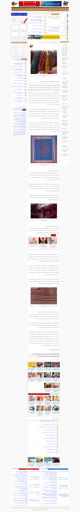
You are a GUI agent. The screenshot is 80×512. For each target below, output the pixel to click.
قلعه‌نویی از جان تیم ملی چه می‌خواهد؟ (22, 486)
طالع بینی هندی (25, 40)
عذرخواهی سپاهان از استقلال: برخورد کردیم (21, 479)
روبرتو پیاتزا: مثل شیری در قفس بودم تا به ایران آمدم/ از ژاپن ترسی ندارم (21, 488)
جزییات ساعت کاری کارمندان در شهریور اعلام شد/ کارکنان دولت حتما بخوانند (49, 479)
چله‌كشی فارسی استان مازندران (37, 25)
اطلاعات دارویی (15, 44)
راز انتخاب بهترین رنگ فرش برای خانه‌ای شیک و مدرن (17, 75)
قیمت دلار (24, 48)
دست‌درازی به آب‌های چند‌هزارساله (63, 477)
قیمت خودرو (23, 44)
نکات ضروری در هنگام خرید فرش (37, 28)
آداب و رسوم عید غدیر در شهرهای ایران (49, 446)
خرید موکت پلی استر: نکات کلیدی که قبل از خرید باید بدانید (17, 92)
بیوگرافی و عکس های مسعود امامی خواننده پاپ (64, 87)
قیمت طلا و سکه (23, 46)
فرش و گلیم (62, 11)
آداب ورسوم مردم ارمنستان (51, 449)
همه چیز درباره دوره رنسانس (50, 435)
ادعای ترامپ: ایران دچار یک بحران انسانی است (50, 503)
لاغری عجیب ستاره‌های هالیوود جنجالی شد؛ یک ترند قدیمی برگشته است (34, 500)
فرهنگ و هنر (66, 11)
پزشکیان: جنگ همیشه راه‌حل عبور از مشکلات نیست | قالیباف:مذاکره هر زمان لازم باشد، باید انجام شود (19, 127)
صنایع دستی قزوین (64, 103)
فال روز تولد (17, 40)
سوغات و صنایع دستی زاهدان (50, 452)
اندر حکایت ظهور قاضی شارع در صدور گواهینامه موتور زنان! (63, 486)
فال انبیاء (15, 29)
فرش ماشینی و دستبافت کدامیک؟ (17, 83)
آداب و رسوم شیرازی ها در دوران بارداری (64, 96)
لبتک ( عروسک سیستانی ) (64, 78)
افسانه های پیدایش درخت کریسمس (64, 146)
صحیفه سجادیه (16, 54)
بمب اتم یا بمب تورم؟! (53, 501)
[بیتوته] (14, 6)
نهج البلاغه (16, 52)
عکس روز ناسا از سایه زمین (23, 491)
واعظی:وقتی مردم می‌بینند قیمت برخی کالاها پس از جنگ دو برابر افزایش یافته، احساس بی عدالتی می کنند (49, 498)
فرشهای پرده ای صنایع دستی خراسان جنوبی (35, 22)
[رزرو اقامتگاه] (44, 37)
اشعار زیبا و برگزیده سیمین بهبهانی (65, 63)
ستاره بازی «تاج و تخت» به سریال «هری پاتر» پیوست (34, 477)
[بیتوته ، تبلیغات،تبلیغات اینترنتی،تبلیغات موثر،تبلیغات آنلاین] (29, 4)
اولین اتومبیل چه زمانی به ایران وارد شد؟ (49, 438)
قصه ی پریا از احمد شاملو (51, 443)
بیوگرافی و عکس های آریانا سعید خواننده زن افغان (47, 421)
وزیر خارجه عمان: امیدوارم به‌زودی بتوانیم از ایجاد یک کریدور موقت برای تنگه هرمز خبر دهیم (49, 474)
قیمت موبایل (23, 50)
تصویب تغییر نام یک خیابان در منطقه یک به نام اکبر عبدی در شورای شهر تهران (49, 476)
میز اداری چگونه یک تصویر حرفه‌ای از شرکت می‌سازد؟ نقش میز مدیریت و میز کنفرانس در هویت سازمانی (19, 115)
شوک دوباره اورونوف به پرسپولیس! (22, 478)
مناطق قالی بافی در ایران (18, 77)
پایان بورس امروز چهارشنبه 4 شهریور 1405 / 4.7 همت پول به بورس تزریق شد (19, 132)
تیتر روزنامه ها (23, 54)
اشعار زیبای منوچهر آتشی (64, 129)
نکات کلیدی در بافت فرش (18, 80)
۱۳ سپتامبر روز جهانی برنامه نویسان (64, 121)
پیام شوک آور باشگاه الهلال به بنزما (22, 490)
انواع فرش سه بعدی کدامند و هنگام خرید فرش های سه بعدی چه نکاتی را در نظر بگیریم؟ (36, 20)
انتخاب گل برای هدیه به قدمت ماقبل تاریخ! (49, 432)
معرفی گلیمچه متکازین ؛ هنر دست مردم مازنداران (48, 42)
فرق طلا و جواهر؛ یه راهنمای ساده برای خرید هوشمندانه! (17, 109)
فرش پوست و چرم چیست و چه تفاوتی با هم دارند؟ (17, 101)
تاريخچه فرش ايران (19, 60)
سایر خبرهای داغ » (14, 135)
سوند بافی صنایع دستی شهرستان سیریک (49, 424)
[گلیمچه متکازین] (44, 62)
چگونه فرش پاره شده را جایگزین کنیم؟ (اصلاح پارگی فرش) (17, 64)
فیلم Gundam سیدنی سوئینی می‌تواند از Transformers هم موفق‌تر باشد (22, 472)
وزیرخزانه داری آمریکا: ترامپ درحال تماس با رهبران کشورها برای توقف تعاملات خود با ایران (49, 472)
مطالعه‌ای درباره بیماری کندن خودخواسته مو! (21, 505)
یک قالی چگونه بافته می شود (18, 89)
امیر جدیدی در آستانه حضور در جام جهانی (22, 473)
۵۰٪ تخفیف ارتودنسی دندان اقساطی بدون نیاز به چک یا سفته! (47, 356)
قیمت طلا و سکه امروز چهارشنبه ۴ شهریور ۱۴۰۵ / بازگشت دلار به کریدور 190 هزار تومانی (19, 134)
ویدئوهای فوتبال (15, 46)
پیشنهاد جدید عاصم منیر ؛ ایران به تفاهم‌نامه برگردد (49, 489)
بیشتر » (30, 14)
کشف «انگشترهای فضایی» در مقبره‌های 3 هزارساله (20, 475)
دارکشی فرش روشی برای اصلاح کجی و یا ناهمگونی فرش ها (53, 27)
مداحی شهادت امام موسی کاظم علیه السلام (64, 112)
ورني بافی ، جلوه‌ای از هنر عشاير (50, 429)
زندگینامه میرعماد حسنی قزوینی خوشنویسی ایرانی (64, 54)
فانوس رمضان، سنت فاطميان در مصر (65, 155)
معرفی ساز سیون (64, 70)
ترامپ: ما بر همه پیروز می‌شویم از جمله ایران (50, 500)
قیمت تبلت (23, 52)
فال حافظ (23, 29)
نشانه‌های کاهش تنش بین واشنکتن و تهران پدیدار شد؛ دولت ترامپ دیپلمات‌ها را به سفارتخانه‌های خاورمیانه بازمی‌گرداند (63, 495)
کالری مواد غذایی (15, 48)
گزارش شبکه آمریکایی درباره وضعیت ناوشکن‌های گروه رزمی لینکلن (20, 121)
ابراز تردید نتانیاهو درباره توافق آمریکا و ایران (19, 119)
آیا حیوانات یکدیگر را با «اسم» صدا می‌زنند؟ (21, 476)
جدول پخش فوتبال (15, 50)
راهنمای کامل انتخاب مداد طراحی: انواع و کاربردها (65, 138)
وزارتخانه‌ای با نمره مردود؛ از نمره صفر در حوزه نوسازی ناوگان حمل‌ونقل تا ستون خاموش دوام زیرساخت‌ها (20, 124)
